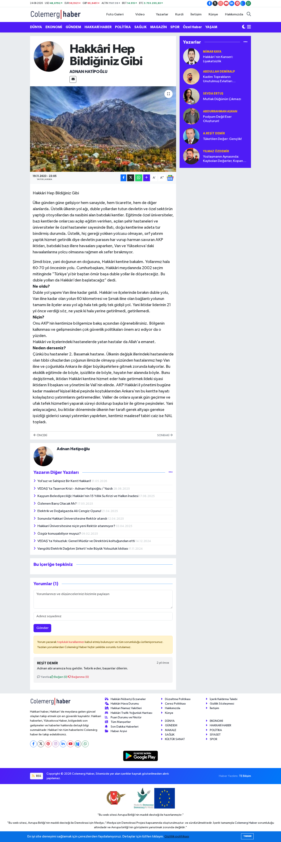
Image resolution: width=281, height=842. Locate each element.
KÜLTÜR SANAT (175, 739)
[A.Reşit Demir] (191, 136)
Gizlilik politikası (176, 836)
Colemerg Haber (246, 822)
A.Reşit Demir (214, 133)
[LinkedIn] (63, 743)
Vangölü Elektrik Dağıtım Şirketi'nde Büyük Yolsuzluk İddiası (83, 548)
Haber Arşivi (119, 731)
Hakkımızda (234, 14)
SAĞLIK (140, 27)
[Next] (77, 743)
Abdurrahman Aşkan (220, 111)
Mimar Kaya (212, 51)
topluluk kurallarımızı (71, 642)
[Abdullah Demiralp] (191, 76)
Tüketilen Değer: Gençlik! (222, 139)
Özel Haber (192, 27)
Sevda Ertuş (213, 93)
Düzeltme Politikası (177, 699)
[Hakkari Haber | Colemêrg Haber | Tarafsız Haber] (55, 14)
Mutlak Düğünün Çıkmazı (222, 99)
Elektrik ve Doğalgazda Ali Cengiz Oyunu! (69, 511)
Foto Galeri (115, 14)
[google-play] (140, 756)
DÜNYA (36, 27)
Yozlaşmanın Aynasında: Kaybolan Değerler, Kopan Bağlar (223, 159)
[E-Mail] (73, 79)
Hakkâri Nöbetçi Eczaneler (128, 699)
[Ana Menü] (249, 27)
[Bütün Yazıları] (171, 472)
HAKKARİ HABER (98, 27)
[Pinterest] (48, 743)
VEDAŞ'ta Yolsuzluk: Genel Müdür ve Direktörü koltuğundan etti (86, 541)
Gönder (42, 628)
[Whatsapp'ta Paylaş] (138, 177)
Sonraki (163, 435)
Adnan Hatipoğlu (88, 72)
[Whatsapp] (85, 743)
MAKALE (170, 730)
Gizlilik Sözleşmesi (222, 703)
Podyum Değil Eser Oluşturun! (217, 119)
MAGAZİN (158, 27)
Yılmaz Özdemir (216, 151)
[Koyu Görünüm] (243, 27)
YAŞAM (211, 27)
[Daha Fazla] (146, 177)
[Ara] (249, 14)
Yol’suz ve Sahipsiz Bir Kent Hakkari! (64, 481)
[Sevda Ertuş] (191, 96)
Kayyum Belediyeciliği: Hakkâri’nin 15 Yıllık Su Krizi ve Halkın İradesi (88, 496)
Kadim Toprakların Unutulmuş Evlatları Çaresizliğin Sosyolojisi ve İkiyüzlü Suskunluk (222, 79)
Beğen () (60, 676)
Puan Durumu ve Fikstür (126, 717)
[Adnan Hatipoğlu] (49, 56)
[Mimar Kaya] (191, 56)
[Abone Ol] (170, 178)
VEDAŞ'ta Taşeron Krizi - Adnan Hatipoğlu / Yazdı (75, 488)
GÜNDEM (73, 27)
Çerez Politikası (175, 703)
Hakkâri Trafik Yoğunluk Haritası (131, 712)
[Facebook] (33, 743)
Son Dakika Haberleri (124, 726)
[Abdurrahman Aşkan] (191, 116)
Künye (213, 14)
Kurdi (179, 14)
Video (140, 14)
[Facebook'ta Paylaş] (123, 177)
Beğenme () (80, 676)
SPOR (174, 27)
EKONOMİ (53, 27)
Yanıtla (45, 676)
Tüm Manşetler (121, 721)
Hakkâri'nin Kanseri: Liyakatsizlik (218, 59)
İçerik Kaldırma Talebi (223, 699)
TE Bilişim (245, 775)
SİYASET (215, 734)
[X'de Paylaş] (130, 177)
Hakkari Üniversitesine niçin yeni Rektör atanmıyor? (76, 526)
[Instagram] (55, 743)
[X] (40, 743)
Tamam (247, 836)
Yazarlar (162, 14)
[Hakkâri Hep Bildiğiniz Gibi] (103, 129)
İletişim (196, 14)
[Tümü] (245, 42)
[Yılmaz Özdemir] (191, 156)
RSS (38, 775)
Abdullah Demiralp (219, 71)
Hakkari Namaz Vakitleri (126, 708)
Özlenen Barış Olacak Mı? (57, 503)
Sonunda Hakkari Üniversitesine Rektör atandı (72, 518)
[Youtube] (70, 743)
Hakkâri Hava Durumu (125, 703)
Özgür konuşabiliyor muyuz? (59, 533)
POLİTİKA (123, 27)
